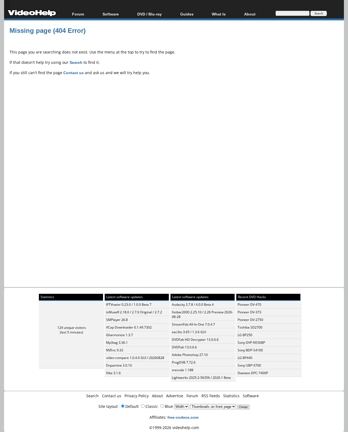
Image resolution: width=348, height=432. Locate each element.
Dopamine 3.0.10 (119, 365)
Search (92, 395)
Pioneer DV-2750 (250, 319)
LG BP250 (245, 335)
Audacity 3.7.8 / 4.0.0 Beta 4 (193, 304)
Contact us (111, 395)
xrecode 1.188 (182, 370)
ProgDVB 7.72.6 (183, 362)
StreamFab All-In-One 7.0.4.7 (193, 324)
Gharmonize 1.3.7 (119, 335)
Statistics (231, 395)
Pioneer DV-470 (249, 304)
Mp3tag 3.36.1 (117, 342)
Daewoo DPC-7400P (253, 373)
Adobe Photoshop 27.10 (190, 354)
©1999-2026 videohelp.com (174, 427)
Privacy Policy (137, 395)
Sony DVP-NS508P (251, 342)
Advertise (174, 395)
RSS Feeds (210, 395)
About (157, 395)
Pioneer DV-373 (249, 312)
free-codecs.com (182, 417)
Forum (78, 14)
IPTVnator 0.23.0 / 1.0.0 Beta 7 (128, 304)
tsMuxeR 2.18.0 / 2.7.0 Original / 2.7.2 (134, 312)
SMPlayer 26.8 (117, 319)
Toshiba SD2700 (250, 327)
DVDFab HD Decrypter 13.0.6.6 (195, 339)
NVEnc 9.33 (114, 350)
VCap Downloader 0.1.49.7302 (129, 327)
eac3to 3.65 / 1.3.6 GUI (189, 332)
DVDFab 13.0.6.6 (184, 347)
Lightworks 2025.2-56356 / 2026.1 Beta (201, 377)
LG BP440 (245, 357)
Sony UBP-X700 (249, 365)
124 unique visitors (71, 327)
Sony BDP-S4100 (250, 350)
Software (110, 14)
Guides (187, 14)
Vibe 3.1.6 (113, 373)
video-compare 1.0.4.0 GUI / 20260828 (135, 357)
